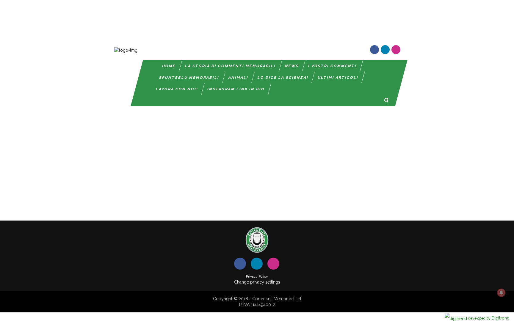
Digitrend (489, 317)
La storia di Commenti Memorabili (230, 66)
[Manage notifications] (501, 293)
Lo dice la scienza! (283, 77)
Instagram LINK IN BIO (236, 89)
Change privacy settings (257, 282)
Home (169, 66)
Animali (238, 77)
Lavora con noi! (177, 89)
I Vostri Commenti (332, 66)
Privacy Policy (257, 276)
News (292, 66)
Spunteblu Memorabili (189, 77)
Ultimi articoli (338, 77)
